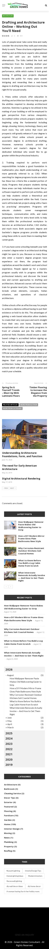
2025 (9, 733)
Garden (8, 820)
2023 (9, 744)
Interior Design (12, 828)
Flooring (8, 811)
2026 (9, 669)
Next (12, 488)
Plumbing (8, 842)
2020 (9, 759)
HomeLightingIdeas (15, 876)
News (7, 837)
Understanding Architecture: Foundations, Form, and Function (22, 454)
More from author (28, 405)
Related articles (10, 405)
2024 (9, 738)
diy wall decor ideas (15, 886)
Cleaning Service (12, 793)
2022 (9, 749)
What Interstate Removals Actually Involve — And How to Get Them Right (31, 576)
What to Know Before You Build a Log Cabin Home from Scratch (29, 563)
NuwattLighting (13, 871)
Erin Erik (5, 36)
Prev (6, 488)
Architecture (8, 16)
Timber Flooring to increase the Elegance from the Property (38, 391)
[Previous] (6, 586)
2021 (9, 754)
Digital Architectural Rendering (21, 478)
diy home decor (34, 886)
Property (8, 846)
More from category (12, 408)
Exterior (8, 802)
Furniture (9, 815)
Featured (8, 806)
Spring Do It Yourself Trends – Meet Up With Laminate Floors (11, 391)
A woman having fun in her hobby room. (23, 891)
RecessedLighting (14, 881)
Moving (8, 833)
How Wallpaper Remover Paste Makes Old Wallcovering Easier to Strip (31, 526)
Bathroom (9, 789)
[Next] (11, 586)
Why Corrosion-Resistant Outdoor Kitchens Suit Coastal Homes (31, 551)
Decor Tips (9, 797)
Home (7, 824)
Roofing (8, 850)
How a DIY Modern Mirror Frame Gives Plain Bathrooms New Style (31, 539)
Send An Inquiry (24, 934)
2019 (9, 765)
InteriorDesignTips (33, 871)
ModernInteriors (35, 876)
